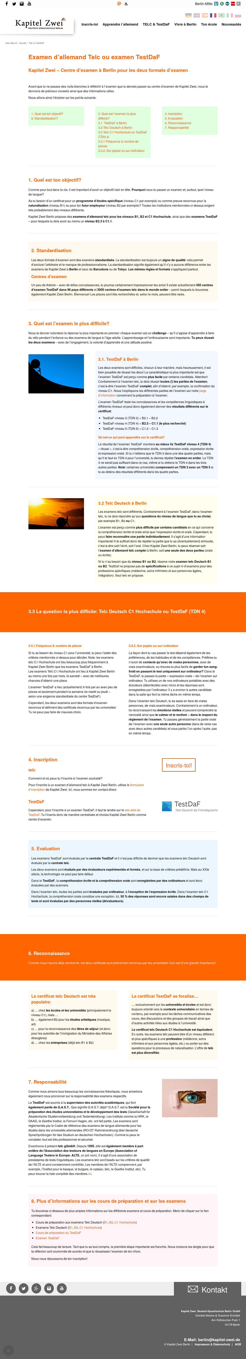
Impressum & (204, 1344)
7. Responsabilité (177, 127)
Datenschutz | (223, 1344)
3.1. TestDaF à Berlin (112, 123)
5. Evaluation (174, 118)
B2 (111, 1222)
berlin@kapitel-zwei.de (219, 1339)
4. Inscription (173, 113)
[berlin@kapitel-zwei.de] (119, 4)
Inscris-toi (89, 24)
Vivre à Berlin (185, 24)
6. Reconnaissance (178, 123)
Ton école (209, 24)
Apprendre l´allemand (120, 24)
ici (89, 1173)
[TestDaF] (190, 806)
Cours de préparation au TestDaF (58, 1232)
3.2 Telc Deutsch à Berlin (115, 127)
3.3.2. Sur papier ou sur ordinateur (121, 150)
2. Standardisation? (44, 118)
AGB (238, 1344)
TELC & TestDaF (156, 24)
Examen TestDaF (47, 1238)
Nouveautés (231, 24)
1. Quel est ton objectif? (47, 113)
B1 (106, 1222)
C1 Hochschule (125, 1222)
